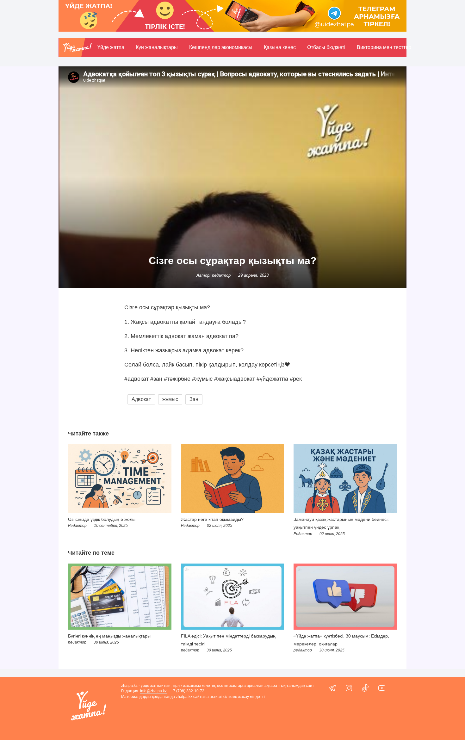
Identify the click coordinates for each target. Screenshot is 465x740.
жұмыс (170, 399)
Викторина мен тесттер (384, 47)
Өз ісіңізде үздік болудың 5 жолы (101, 519)
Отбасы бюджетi (326, 47)
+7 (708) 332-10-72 (187, 691)
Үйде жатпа (110, 47)
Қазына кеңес (280, 47)
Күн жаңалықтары (157, 47)
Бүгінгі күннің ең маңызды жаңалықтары (109, 635)
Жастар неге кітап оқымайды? (212, 519)
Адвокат (141, 399)
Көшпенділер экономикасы (220, 47)
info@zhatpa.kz (153, 691)
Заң (193, 399)
